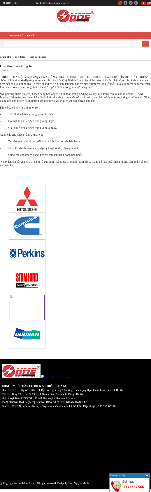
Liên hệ (29, 35)
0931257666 (10, 2)
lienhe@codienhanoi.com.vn (52, 2)
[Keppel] (27, 211)
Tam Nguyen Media (79, 483)
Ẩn (147, 470)
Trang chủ (16, 35)
